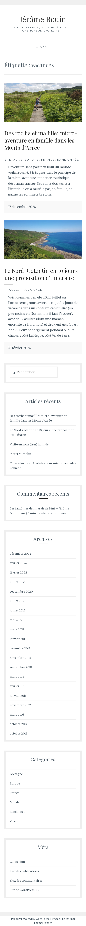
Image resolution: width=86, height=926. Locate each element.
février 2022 (18, 572)
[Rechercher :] (34, 372)
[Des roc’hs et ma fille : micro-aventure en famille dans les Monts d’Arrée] (43, 121)
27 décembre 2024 (21, 207)
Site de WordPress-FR (24, 890)
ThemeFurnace (43, 922)
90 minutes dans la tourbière (46, 513)
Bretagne (13, 159)
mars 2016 (17, 714)
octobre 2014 (18, 724)
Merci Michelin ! (21, 454)
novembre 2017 (20, 705)
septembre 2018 (21, 667)
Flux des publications (24, 871)
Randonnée (68, 159)
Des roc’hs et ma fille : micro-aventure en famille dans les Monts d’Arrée (40, 140)
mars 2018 (17, 676)
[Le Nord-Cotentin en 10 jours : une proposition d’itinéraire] (43, 258)
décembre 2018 (20, 648)
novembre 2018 (20, 658)
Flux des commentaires (26, 880)
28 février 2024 (19, 348)
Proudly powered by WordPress (30, 918)
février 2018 (18, 686)
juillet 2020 (18, 601)
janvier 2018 (18, 696)
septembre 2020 (21, 591)
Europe (32, 159)
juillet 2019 (17, 610)
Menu (45, 47)
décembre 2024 (20, 553)
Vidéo (14, 821)
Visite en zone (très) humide (29, 444)
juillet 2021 (17, 582)
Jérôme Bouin (43, 19)
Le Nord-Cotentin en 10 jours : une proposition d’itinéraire (42, 274)
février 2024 (18, 563)
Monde (14, 802)
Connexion (17, 862)
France (48, 159)
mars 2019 (17, 629)
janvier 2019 (18, 639)
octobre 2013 (18, 733)
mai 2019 (16, 620)
